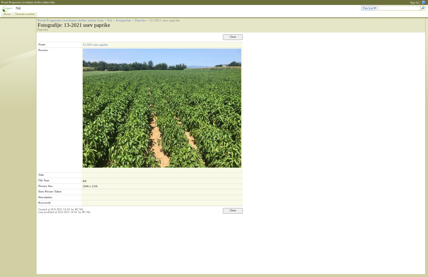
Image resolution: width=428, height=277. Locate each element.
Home (7, 14)
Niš (18, 8)
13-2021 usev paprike (95, 44)
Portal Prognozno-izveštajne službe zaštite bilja (28, 2)
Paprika (140, 20)
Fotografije (124, 20)
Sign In (414, 2)
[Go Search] (423, 8)
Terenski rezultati (25, 14)
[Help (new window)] (424, 2)
